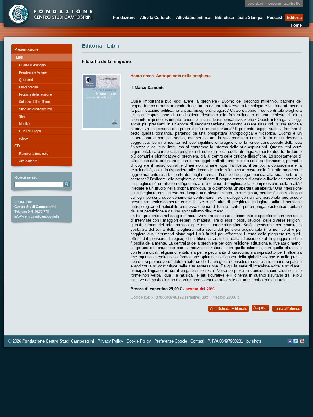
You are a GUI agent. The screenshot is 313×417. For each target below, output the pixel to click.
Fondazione (123, 18)
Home (296, 25)
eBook (23, 138)
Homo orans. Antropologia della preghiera (171, 76)
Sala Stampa (249, 18)
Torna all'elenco (287, 308)
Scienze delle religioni (34, 101)
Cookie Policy (139, 341)
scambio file (292, 3)
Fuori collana (28, 87)
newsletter (274, 3)
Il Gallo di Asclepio (32, 65)
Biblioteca (223, 18)
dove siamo (256, 3)
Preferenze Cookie (170, 341)
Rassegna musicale (33, 153)
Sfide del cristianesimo (35, 109)
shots (257, 341)
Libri (19, 57)
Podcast (273, 18)
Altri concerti (28, 161)
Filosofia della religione (35, 94)
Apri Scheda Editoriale (228, 308)
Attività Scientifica (192, 18)
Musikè (24, 123)
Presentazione (26, 49)
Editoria (293, 18)
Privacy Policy (110, 341)
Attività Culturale (154, 18)
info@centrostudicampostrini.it (36, 216)
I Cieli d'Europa (30, 131)
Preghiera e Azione (33, 72)
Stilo (22, 116)
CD (17, 146)
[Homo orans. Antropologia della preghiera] (101, 128)
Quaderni (26, 80)
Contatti (197, 341)
